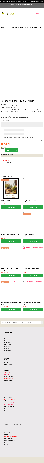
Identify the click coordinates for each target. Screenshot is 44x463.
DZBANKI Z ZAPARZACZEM (8, 397)
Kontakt (5, 448)
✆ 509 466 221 (14, 4)
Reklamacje (6, 450)
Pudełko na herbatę (20, 27)
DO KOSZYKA (12, 150)
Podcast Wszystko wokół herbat (9, 406)
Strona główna (4, 27)
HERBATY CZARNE (7, 334)
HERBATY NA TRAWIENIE (8, 384)
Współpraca (6, 446)
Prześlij (40, 140)
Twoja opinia (3, 121)
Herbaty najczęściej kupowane (9, 423)
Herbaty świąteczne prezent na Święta (10, 421)
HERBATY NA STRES (7, 374)
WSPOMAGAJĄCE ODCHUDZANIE (9, 382)
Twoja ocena (3, 120)
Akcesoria (11, 27)
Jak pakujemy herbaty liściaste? (9, 416)
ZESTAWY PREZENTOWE (8, 372)
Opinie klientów (7, 412)
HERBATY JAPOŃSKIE (7, 393)
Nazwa (2, 130)
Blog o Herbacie (7, 410)
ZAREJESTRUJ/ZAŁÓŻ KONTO (9, 430)
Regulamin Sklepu (7, 453)
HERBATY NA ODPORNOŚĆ (8, 378)
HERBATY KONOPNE (7, 356)
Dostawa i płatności (7, 442)
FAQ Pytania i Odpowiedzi (8, 408)
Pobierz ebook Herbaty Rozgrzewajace (10, 436)
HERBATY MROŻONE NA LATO (9, 395)
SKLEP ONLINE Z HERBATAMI (9, 402)
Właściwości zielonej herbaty (9, 414)
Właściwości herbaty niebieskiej (9, 418)
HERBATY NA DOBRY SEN (8, 380)
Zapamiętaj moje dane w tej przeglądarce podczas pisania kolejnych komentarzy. (17, 137)
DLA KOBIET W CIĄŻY (7, 386)
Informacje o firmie (7, 444)
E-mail (2, 134)
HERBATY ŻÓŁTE (7, 342)
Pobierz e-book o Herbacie (8, 438)
